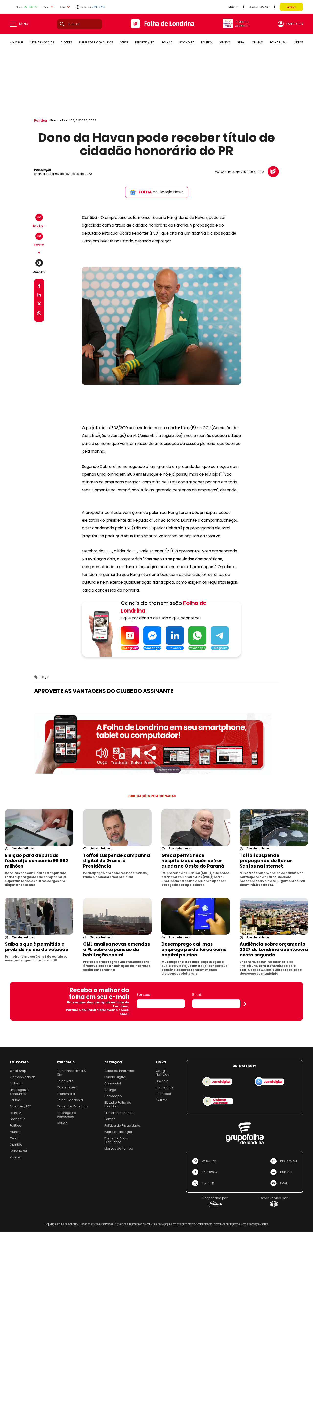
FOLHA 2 (167, 42)
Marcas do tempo (118, 1148)
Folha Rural (18, 1151)
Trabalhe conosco (119, 1113)
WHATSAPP (16, 42)
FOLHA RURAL (278, 42)
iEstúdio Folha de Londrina (117, 1104)
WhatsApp (18, 1071)
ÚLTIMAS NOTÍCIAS (42, 42)
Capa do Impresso (119, 1071)
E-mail (197, 994)
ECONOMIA (186, 42)
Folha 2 (15, 1113)
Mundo (15, 1132)
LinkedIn (162, 1081)
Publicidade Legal (118, 1132)
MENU (23, 24)
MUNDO (225, 42)
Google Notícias (162, 1073)
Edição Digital (115, 1077)
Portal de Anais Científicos (116, 1140)
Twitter (161, 1100)
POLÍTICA (207, 42)
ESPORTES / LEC (145, 42)
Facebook (164, 1094)
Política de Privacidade (122, 1125)
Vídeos (15, 1157)
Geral (14, 1138)
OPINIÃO (257, 42)
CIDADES (66, 42)
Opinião (16, 1144)
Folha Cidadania (70, 1100)
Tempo (110, 1119)
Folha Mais (65, 1081)
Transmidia (66, 1094)
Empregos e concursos (19, 1092)
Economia (18, 1119)
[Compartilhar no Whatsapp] (39, 314)
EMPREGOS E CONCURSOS (96, 42)
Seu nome (143, 994)
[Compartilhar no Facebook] (39, 287)
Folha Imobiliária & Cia (71, 1073)
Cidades (16, 1083)
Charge (110, 1090)
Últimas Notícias (22, 1077)
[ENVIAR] (245, 1004)
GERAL (241, 42)
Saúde (15, 1100)
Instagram (164, 1087)
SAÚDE (124, 42)
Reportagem (67, 1087)
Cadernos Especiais (72, 1106)
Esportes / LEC (20, 1106)
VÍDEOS (298, 42)
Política (40, 120)
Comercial (112, 1083)
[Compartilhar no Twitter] (39, 305)
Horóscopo (113, 1096)
